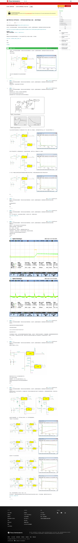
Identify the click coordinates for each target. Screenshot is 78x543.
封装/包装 (25, 520)
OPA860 (19, 25)
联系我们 (25, 512)
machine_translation (64, 24)
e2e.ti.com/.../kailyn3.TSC (13, 495)
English (29, 3)
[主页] (14, 1)
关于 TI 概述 (10, 512)
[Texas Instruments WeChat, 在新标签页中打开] (57, 513)
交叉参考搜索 (26, 516)
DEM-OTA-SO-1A (63, 23)
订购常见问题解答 (43, 518)
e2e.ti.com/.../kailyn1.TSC (13, 215)
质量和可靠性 (26, 522)
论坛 (15, 3)
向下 (12, 78)
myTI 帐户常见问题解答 (28, 524)
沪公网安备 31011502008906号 (20, 540)
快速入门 (25, 3)
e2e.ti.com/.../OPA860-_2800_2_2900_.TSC (14, 38)
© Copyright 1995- (11, 538)
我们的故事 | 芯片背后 (11, 518)
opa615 (62, 21)
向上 (10, 78)
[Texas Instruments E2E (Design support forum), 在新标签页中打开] (61, 513)
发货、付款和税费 (43, 516)
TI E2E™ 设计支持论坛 (27, 514)
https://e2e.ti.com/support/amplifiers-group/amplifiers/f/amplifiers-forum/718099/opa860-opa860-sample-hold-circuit (26, 29)
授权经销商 (48, 518)
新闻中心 (9, 516)
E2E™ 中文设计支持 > (10, 3)
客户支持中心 (26, 518)
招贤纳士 (9, 514)
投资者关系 (9, 522)
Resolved (61, 10)
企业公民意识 (10, 526)
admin (11, 48)
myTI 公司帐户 (42, 514)
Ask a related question (28, 13)
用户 (70, 1)
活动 (8, 520)
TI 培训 (22, 3)
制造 (8, 524)
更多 (31, 6)
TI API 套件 (42, 512)
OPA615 (22, 25)
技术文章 (18, 3)
